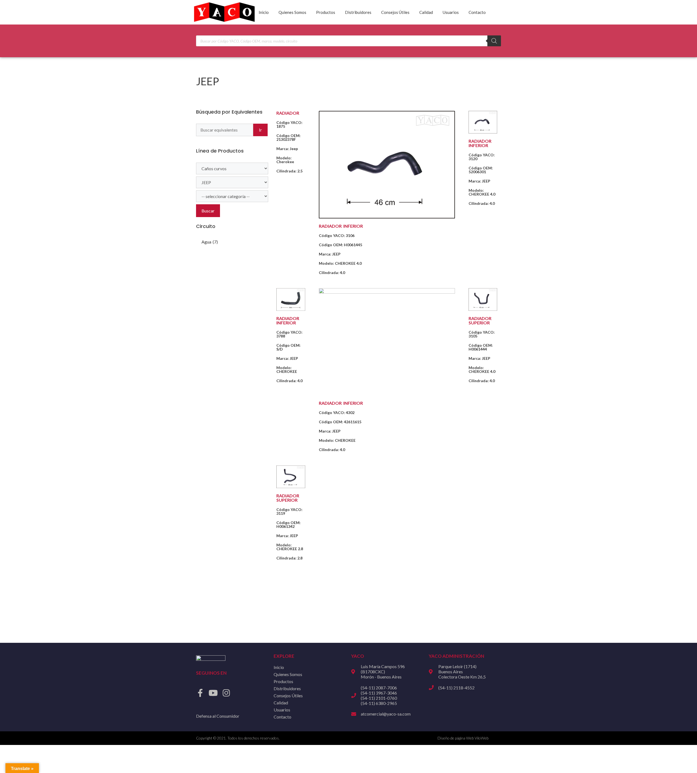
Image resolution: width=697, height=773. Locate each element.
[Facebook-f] (200, 693)
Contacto (477, 12)
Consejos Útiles (395, 12)
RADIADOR (287, 112)
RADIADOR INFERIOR (341, 226)
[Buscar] (494, 40)
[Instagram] (226, 693)
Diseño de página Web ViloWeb (463, 738)
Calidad (426, 12)
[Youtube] (213, 693)
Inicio (264, 12)
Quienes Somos (292, 12)
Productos (325, 12)
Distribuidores (358, 12)
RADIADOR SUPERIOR (480, 320)
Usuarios (451, 12)
